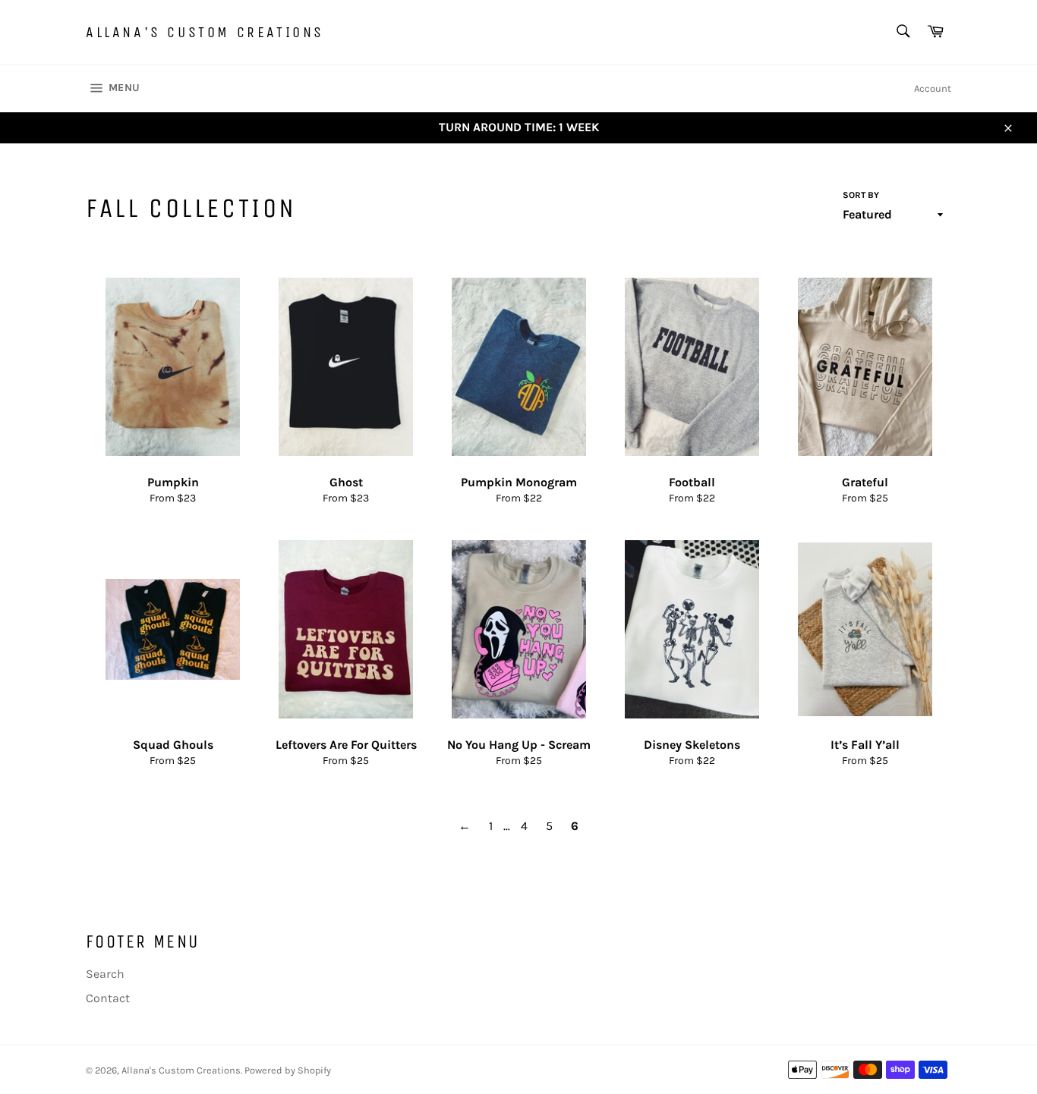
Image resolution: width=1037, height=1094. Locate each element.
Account (932, 88)
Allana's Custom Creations (205, 32)
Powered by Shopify (287, 1070)
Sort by (861, 195)
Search (105, 974)
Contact (108, 998)
